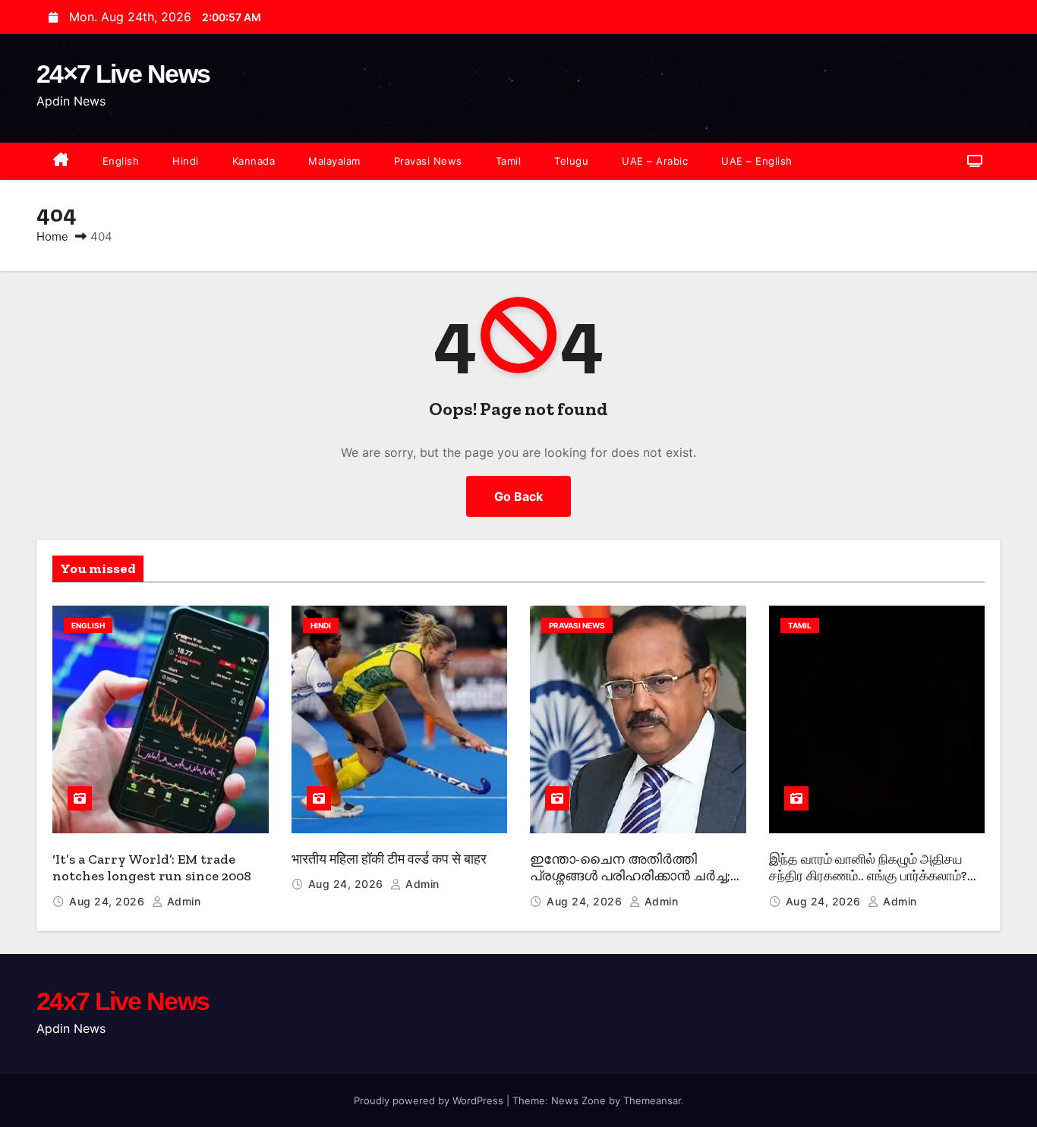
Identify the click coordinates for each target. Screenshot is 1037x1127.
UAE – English (757, 161)
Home (52, 236)
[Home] (61, 161)
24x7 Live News (122, 1001)
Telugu (571, 161)
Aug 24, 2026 (108, 901)
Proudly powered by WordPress (430, 1100)
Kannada (254, 161)
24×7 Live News (123, 73)
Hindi (185, 161)
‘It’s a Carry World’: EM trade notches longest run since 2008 (151, 868)
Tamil (509, 161)
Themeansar (652, 1100)
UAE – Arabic (655, 161)
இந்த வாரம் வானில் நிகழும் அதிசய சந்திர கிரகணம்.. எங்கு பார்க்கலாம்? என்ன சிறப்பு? (868, 876)
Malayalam (334, 161)
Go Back (518, 496)
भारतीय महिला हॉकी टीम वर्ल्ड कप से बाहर (389, 859)
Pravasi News (428, 161)
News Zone (578, 1100)
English (121, 161)
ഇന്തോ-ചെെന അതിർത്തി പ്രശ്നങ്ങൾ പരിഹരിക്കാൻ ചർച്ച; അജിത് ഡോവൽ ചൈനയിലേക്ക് (633, 876)
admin (181, 901)
